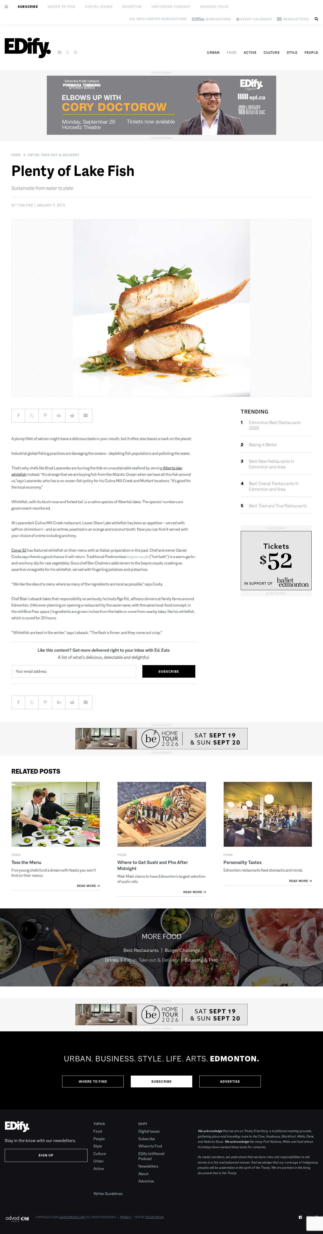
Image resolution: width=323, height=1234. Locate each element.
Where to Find (62, 6)
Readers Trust (214, 6)
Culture (271, 52)
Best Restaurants (141, 950)
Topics (99, 1124)
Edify (142, 1124)
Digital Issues (99, 6)
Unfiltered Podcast (171, 6)
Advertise (132, 6)
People (311, 52)
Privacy (125, 1217)
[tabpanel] (161, 1070)
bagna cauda (138, 556)
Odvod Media (154, 1217)
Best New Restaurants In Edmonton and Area (271, 464)
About (143, 1173)
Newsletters (148, 1166)
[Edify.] (28, 48)
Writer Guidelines (107, 1193)
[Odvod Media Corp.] (17, 1218)
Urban (213, 52)
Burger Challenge (182, 950)
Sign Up (46, 1155)
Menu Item (102, 1186)
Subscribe (28, 6)
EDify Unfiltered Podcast (151, 1156)
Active (250, 52)
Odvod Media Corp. (72, 1217)
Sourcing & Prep (201, 960)
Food (232, 52)
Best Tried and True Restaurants (278, 506)
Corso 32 (18, 550)
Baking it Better (263, 445)
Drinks (111, 960)
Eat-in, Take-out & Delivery (53, 155)
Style (292, 52)
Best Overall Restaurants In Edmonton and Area (274, 486)
